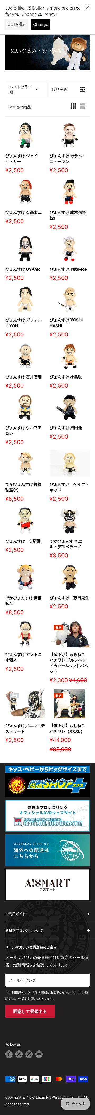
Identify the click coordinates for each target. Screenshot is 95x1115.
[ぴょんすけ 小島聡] (70, 356)
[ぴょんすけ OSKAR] (25, 248)
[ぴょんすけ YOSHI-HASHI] (70, 299)
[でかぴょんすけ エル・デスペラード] (70, 520)
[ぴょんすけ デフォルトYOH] (25, 299)
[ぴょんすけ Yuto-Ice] (70, 248)
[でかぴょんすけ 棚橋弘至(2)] (25, 463)
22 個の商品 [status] (20, 107)
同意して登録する (30, 1011)
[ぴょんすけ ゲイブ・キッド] (70, 463)
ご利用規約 (16, 993)
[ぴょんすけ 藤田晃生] (70, 577)
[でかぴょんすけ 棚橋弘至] (25, 577)
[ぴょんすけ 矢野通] (25, 520)
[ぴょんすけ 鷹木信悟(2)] (70, 192)
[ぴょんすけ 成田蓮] (70, 407)
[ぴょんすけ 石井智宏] (25, 356)
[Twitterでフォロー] (19, 1054)
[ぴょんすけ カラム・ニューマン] (70, 135)
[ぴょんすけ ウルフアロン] (25, 407)
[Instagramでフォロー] (29, 1054)
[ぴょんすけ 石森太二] (25, 192)
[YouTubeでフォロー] (39, 1054)
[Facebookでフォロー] (9, 1054)
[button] (26, 89)
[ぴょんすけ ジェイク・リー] (25, 135)
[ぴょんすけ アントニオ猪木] (25, 634)
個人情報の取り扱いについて (55, 993)
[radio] (73, 107)
